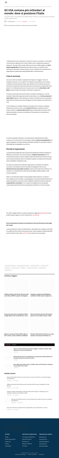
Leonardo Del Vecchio (32, 268)
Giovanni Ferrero (15, 268)
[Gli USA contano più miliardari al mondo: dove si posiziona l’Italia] (29, 41)
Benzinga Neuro (12, 21)
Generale (23, 6)
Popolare (7, 344)
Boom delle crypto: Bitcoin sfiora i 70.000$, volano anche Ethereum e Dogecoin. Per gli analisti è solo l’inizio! (33, 365)
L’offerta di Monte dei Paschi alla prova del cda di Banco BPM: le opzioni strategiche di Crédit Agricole (16, 295)
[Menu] (6, 2)
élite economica (44, 265)
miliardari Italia (42, 268)
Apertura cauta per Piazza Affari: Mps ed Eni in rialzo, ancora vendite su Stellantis (16, 334)
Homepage (6, 6)
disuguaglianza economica (23, 265)
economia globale (35, 265)
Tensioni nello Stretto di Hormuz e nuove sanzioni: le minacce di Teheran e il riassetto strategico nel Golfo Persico (42, 334)
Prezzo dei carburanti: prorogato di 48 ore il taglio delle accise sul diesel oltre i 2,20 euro (16, 315)
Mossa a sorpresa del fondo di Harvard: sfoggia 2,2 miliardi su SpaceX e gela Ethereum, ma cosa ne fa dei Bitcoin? (32, 349)
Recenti (14, 344)
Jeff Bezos (23, 268)
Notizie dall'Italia (16, 6)
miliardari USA (8, 270)
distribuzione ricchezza (10, 265)
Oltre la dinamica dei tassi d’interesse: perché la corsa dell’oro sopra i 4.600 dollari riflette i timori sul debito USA (41, 315)
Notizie (11, 6)
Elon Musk (7, 268)
